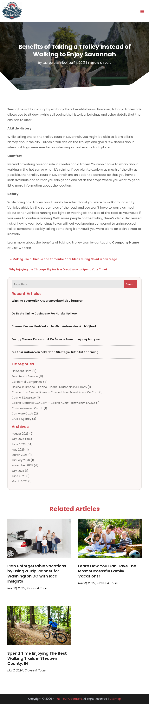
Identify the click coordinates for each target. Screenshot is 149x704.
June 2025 (18, 476)
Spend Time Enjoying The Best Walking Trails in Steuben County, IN (37, 658)
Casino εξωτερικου (24, 397)
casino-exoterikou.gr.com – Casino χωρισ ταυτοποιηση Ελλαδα (53, 403)
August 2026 (20, 434)
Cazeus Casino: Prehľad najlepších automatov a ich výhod (54, 326)
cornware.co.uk (22, 413)
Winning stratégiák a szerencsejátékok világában (47, 301)
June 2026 (19, 444)
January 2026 (21, 460)
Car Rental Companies (27, 382)
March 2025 (19, 481)
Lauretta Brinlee (54, 62)
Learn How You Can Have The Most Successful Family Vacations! (107, 571)
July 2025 (18, 471)
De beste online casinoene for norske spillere (44, 313)
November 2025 (22, 465)
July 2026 (18, 439)
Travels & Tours (99, 62)
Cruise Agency (21, 419)
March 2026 (20, 455)
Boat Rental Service (25, 376)
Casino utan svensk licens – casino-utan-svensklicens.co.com (55, 392)
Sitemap (115, 699)
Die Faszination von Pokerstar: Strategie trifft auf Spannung (55, 352)
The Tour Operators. (69, 699)
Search (130, 284)
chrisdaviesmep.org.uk (27, 408)
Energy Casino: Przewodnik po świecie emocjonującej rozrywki (56, 339)
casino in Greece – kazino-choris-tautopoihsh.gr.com (49, 387)
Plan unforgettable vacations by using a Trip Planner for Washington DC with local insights (36, 573)
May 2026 (18, 450)
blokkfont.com (21, 371)
